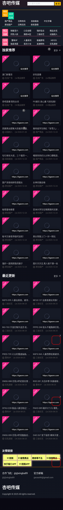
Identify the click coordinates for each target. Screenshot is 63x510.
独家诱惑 (14, 44)
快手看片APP (10, 464)
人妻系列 (27, 40)
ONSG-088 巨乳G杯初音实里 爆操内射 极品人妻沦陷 (26, 381)
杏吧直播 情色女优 (10, 101)
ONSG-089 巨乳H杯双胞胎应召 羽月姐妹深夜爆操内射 (26, 435)
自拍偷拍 (35, 21)
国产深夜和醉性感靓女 (12, 182)
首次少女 (27, 44)
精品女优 (53, 31)
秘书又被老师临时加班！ (13, 236)
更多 (56, 50)
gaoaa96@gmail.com (43, 477)
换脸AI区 (27, 34)
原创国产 (8, 25)
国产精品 (8, 21)
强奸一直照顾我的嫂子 (12, 263)
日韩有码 (21, 21)
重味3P (14, 40)
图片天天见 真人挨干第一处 (45, 263)
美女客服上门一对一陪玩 (44, 236)
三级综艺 (40, 34)
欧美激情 (35, 25)
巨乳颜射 (53, 44)
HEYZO (54, 40)
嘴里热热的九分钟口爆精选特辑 (47, 155)
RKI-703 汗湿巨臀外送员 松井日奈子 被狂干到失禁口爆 (27, 327)
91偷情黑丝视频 (25, 458)
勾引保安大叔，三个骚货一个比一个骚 (19, 155)
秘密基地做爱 (8, 209)
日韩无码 (21, 25)
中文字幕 (48, 21)
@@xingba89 (8, 477)
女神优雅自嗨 (39, 182)
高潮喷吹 (40, 44)
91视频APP (24, 464)
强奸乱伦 (40, 31)
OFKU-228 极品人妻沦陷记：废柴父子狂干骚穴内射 (25, 408)
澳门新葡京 (7, 74)
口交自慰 (27, 31)
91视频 (10, 458)
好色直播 (37, 74)
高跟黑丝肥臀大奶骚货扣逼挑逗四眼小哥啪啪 (22, 128)
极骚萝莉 (40, 40)
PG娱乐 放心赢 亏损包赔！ (45, 101)
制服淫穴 (14, 31)
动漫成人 (53, 34)
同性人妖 (14, 34)
